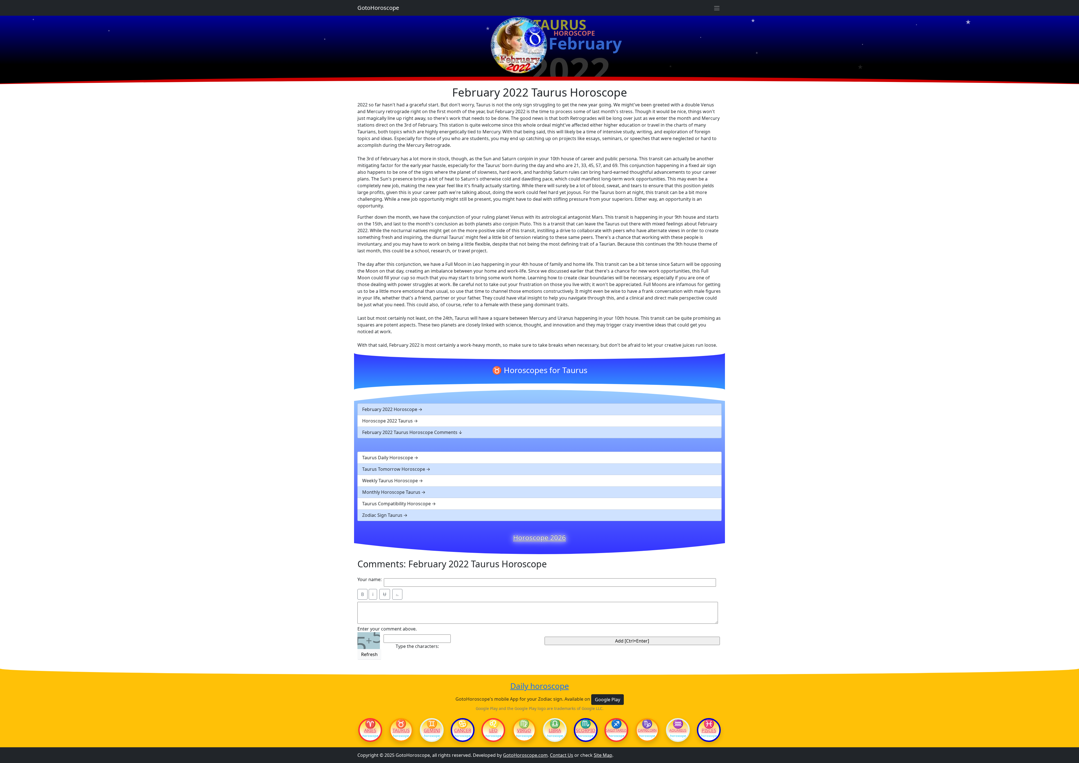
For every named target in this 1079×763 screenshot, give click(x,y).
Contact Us (561, 755)
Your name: (369, 579)
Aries (370, 730)
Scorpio (585, 730)
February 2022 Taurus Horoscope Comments (409, 432)
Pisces (709, 730)
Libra (555, 730)
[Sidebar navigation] (717, 7)
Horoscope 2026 (539, 537)
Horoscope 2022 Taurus (387, 421)
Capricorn (647, 730)
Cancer (462, 730)
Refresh (369, 654)
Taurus (401, 730)
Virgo (524, 730)
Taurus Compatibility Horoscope (396, 504)
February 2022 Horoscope (389, 409)
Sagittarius (616, 730)
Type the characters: (417, 646)
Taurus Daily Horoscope (387, 457)
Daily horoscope (539, 686)
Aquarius (677, 730)
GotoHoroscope (378, 8)
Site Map (603, 755)
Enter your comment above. (387, 629)
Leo (493, 730)
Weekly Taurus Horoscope (390, 481)
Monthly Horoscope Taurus (391, 492)
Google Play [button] (607, 699)
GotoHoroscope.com (525, 755)
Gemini (432, 730)
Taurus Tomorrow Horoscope (393, 469)
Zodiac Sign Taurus (382, 515)
